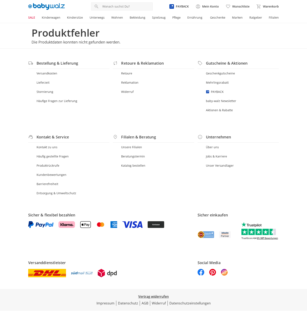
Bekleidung (137, 17)
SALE (31, 17)
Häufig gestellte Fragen (53, 156)
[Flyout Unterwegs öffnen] (106, 18)
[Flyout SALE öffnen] (36, 18)
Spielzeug (159, 17)
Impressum (105, 303)
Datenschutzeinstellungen (190, 303)
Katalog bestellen (133, 165)
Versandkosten (47, 73)
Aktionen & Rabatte (219, 110)
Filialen (274, 17)
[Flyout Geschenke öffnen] (227, 18)
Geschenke (217, 17)
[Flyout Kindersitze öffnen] (84, 18)
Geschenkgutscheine (220, 73)
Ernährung (194, 17)
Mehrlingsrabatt (217, 82)
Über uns (212, 147)
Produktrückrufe (48, 165)
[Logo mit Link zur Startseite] (46, 6)
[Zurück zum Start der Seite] (302, 301)
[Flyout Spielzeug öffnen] (167, 18)
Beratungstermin (133, 156)
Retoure (126, 73)
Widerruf (127, 92)
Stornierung (45, 92)
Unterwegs (97, 17)
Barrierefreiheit (47, 184)
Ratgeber (255, 17)
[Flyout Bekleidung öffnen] (147, 18)
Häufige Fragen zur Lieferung (57, 101)
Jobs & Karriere (216, 156)
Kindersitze (75, 17)
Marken (237, 17)
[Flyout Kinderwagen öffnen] (62, 18)
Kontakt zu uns (47, 147)
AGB (145, 303)
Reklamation (129, 82)
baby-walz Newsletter (221, 101)
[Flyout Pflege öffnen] (182, 18)
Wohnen (117, 17)
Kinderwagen (51, 17)
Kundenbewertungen (51, 175)
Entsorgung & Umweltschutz (56, 193)
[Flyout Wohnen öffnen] (124, 18)
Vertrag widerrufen (153, 296)
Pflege (176, 17)
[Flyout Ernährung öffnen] (204, 18)
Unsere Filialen (131, 147)
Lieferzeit (43, 82)
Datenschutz (128, 303)
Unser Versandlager (220, 165)
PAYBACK (217, 92)
